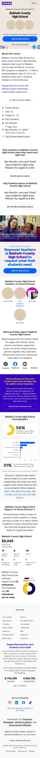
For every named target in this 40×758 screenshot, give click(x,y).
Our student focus (26, 621)
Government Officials (20, 725)
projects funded (29, 679)
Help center (20, 610)
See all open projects (20, 176)
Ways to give (6, 638)
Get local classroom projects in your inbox (20, 709)
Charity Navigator (28, 670)
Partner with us (7, 628)
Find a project (7, 617)
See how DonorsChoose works (20, 406)
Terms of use (22, 751)
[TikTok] (30, 703)
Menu (34, 3)
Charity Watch (14, 670)
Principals (8, 722)
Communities (24, 628)
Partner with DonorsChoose (20, 740)
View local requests (15, 132)
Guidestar (21, 673)
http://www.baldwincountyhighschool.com (18, 136)
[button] (5, 365)
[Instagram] (10, 703)
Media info (24, 635)
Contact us (24, 638)
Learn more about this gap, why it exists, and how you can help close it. (20, 494)
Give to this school (20, 39)
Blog (21, 631)
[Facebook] (23, 703)
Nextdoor (34, 368)
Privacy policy (11, 751)
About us (23, 617)
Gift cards (5, 624)
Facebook (15, 368)
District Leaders (23, 722)
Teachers (27, 719)
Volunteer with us (8, 635)
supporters (11, 679)
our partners (29, 734)
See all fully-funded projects (20, 206)
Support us (6, 631)
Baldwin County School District (20, 9)
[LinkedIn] (17, 703)
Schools (31, 751)
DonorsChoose (7, 3)
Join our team (25, 624)
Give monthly (6, 621)
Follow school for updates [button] (21, 100)
